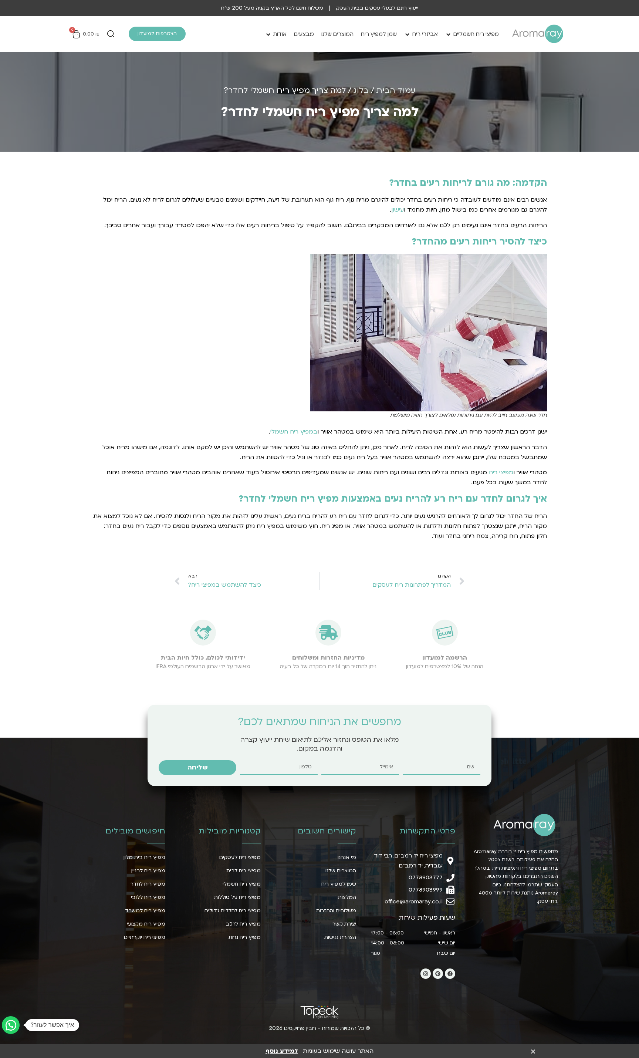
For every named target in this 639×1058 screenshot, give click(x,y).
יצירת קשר (344, 923)
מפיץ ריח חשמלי (242, 883)
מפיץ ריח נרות (245, 937)
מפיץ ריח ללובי (148, 897)
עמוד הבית (395, 90)
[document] (319, 1050)
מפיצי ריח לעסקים (240, 857)
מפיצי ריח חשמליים (476, 34)
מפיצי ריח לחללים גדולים (232, 910)
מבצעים (304, 34)
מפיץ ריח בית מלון (144, 857)
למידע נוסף (282, 1051)
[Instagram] (425, 973)
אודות (280, 34)
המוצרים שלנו (337, 34)
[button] (110, 34)
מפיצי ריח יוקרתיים (144, 937)
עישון (397, 210)
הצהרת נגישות (340, 937)
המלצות (347, 897)
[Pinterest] (438, 973)
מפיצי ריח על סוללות (237, 897)
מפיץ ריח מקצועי (146, 923)
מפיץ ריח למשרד (145, 910)
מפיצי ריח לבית (243, 870)
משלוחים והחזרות (336, 910)
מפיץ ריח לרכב (243, 923)
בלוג (361, 90)
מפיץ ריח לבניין (148, 870)
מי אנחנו (347, 857)
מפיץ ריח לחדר (148, 883)
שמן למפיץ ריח (379, 34)
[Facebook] (450, 973)
